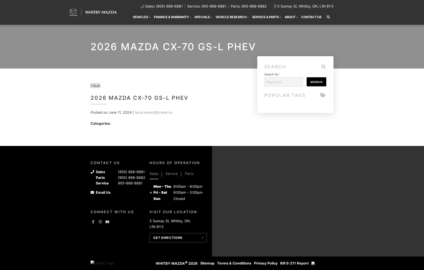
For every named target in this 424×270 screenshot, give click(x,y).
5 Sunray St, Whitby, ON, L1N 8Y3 (305, 6)
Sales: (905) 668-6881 (164, 6)
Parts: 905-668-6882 (249, 6)
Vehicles (140, 17)
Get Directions (167, 237)
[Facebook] (93, 221)
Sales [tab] (154, 173)
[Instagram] (100, 221)
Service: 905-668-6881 (206, 6)
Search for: (272, 74)
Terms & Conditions (234, 263)
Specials (202, 17)
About (290, 17)
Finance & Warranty (171, 17)
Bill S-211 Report (294, 263)
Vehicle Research (231, 17)
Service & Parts (265, 17)
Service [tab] (171, 173)
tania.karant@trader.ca (153, 112)
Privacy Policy (266, 263)
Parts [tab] (189, 173)
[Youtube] (107, 221)
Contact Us (311, 17)
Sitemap (207, 263)
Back (96, 85)
